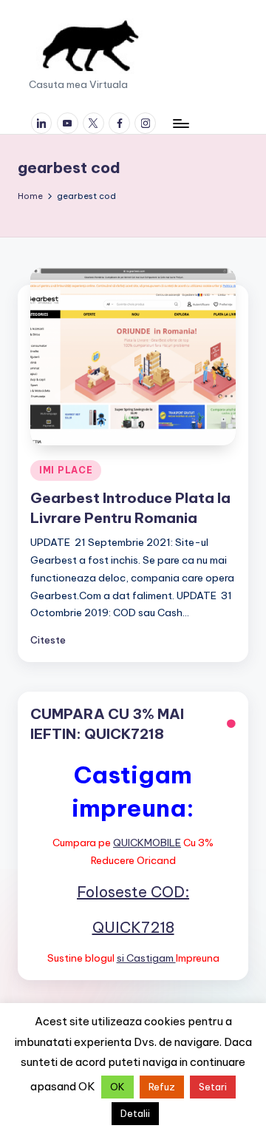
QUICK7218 (133, 927)
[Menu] (180, 123)
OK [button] (117, 1087)
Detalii (135, 1113)
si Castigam (146, 958)
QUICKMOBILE (147, 842)
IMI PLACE (65, 470)
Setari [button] (213, 1087)
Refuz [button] (162, 1087)
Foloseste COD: (133, 891)
